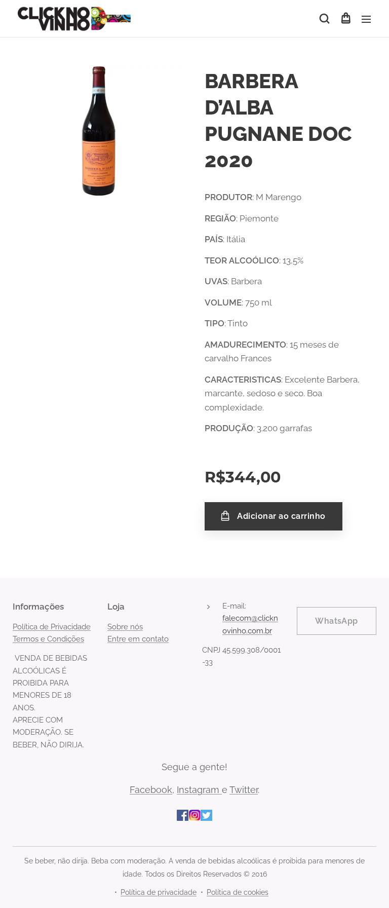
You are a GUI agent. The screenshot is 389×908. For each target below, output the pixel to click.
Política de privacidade (159, 892)
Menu (366, 19)
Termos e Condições (48, 639)
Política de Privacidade (52, 626)
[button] (324, 18)
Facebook (151, 789)
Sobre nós (125, 626)
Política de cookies (237, 892)
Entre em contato (138, 639)
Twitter (243, 789)
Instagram (199, 789)
